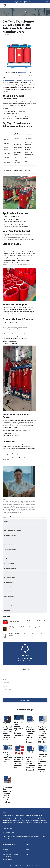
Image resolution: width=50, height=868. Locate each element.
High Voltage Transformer (10, 568)
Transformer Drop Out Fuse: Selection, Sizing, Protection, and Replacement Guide (42, 763)
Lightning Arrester (8, 591)
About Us (28, 849)
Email (4, 679)
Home (23, 11)
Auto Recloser (7, 526)
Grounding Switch (8, 610)
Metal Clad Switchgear (9, 540)
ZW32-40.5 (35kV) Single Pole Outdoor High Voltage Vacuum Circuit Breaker (26, 634)
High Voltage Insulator (9, 582)
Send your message (25, 700)
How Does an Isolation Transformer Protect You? (7, 757)
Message (5, 686)
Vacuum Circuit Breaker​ (9, 554)
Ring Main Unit (7, 521)
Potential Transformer (9, 601)
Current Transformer (9, 596)
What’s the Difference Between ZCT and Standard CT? (18, 762)
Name (4, 672)
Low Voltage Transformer (10, 549)
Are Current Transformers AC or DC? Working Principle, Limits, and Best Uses (7, 733)
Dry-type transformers (8, 80)
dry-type (21, 72)
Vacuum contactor (8, 605)
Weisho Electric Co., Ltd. (34, 865)
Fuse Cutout (7, 558)
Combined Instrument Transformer (12, 530)
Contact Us (28, 851)
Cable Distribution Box (9, 577)
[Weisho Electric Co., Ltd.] (5, 5)
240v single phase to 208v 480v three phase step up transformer (26, 627)
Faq (27, 854)
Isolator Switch (7, 587)
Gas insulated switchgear (10, 535)
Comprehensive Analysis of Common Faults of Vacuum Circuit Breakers (7, 794)
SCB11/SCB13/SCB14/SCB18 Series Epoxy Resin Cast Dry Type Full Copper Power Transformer (28, 620)
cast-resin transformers (27, 80)
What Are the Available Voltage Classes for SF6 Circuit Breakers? (30, 763)
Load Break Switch (8, 573)
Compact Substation (9, 563)
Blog (27, 11)
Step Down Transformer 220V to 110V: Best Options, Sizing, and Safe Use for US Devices (42, 734)
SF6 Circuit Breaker (8, 544)
